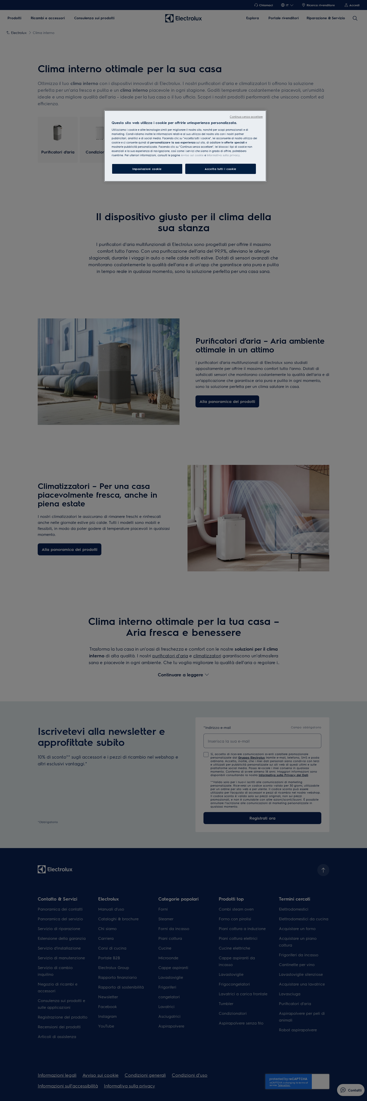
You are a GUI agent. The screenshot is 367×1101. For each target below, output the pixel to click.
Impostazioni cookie (147, 169)
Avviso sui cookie (192, 155)
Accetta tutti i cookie (220, 169)
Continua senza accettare (246, 116)
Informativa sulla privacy (223, 155)
